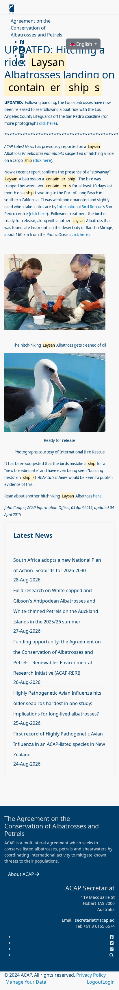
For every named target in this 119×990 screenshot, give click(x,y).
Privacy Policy (91, 975)
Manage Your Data (25, 982)
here (97, 496)
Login (109, 982)
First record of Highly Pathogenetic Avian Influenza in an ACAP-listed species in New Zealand (59, 744)
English (84, 44)
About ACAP (21, 874)
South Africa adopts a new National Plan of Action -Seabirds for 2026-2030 (57, 565)
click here (47, 123)
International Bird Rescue (80, 206)
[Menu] (107, 44)
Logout (95, 982)
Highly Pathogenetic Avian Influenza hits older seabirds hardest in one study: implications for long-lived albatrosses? (57, 703)
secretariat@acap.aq (95, 920)
